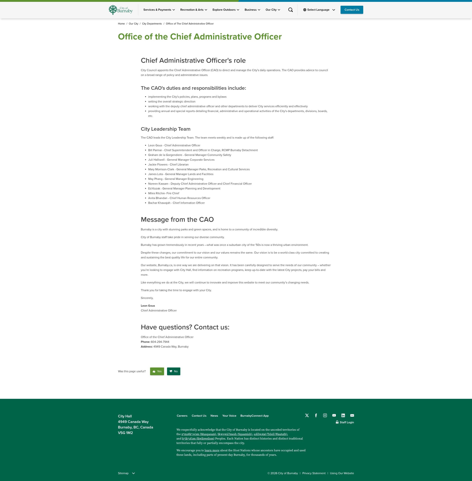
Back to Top (463, 391)
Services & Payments (157, 10)
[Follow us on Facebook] (316, 415)
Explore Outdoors (224, 10)
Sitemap (123, 473)
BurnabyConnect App (254, 416)
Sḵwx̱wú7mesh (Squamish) (235, 434)
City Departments (152, 23)
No (176, 371)
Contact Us (352, 10)
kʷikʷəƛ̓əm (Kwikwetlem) (198, 438)
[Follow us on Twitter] (307, 415)
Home (121, 23)
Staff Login (347, 422)
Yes (159, 371)
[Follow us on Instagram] (325, 415)
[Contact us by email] (352, 415)
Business (251, 10)
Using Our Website (342, 473)
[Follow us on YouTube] (334, 415)
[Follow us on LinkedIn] (343, 415)
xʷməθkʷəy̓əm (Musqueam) (198, 434)
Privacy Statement (314, 473)
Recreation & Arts (192, 10)
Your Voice (229, 416)
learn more (212, 450)
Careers (182, 416)
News (214, 416)
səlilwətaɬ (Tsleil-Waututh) (270, 434)
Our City (271, 10)
